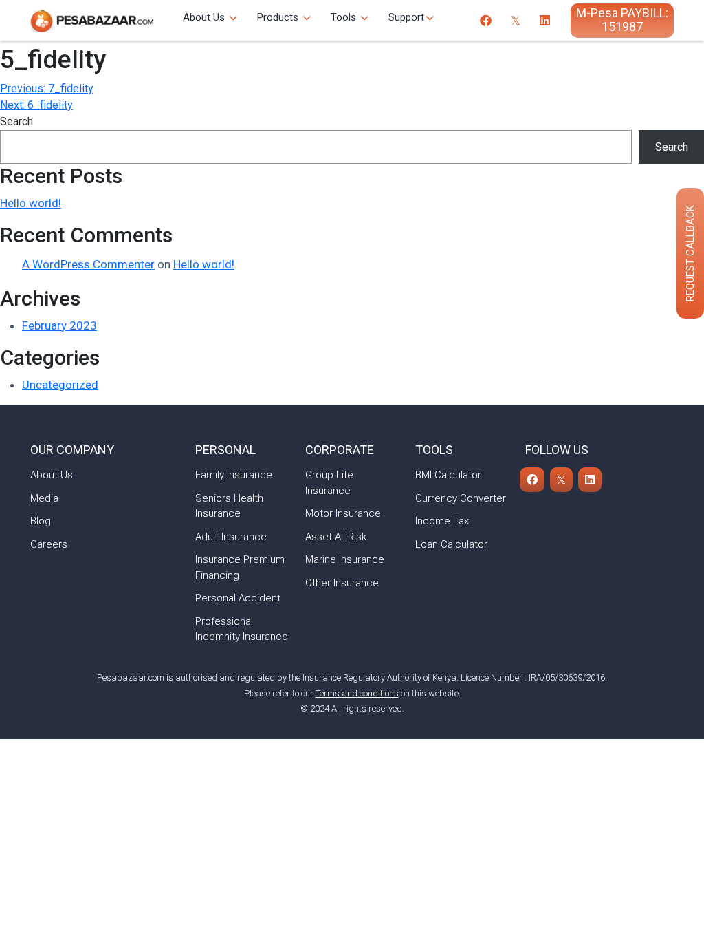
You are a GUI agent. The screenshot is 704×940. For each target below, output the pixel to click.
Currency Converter (460, 498)
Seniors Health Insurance (229, 506)
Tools (345, 17)
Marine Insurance (344, 559)
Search (16, 121)
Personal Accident (237, 598)
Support (406, 17)
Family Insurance (233, 475)
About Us (205, 17)
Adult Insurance (231, 537)
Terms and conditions (357, 693)
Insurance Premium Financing (240, 567)
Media (44, 498)
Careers (48, 544)
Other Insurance (342, 583)
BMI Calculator (448, 475)
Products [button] (279, 17)
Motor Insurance (343, 513)
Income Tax (442, 521)
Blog (40, 521)
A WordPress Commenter (88, 264)
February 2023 (59, 325)
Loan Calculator (451, 544)
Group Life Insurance (329, 483)
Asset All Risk (335, 537)
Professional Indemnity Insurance (241, 629)
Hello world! (30, 203)
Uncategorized (60, 385)
